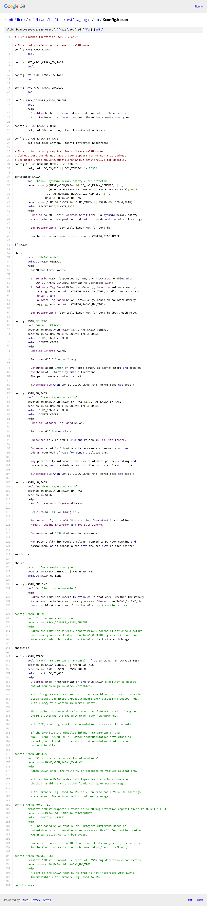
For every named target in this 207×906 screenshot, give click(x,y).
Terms (46, 900)
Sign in (198, 6)
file (87, 29)
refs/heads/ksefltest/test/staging (58, 19)
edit (98, 29)
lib (97, 19)
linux (21, 19)
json (199, 900)
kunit (9, 19)
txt (190, 900)
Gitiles (24, 900)
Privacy (35, 900)
